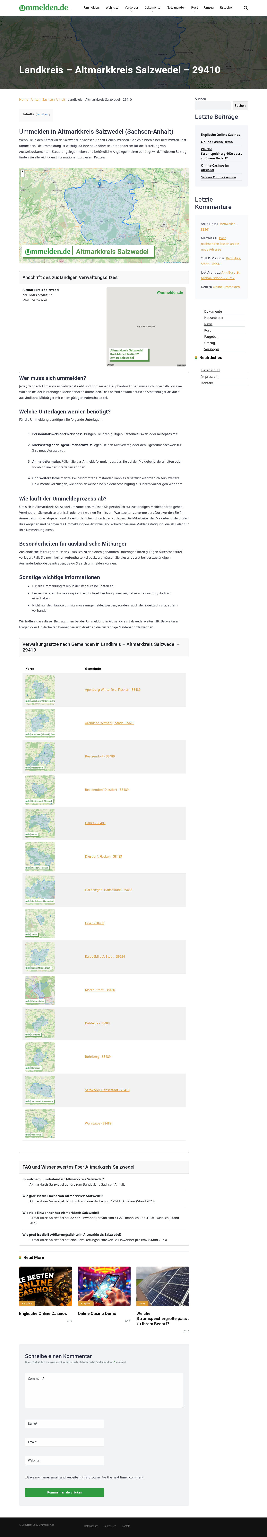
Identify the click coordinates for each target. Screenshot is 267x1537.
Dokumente (152, 7)
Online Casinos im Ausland (215, 167)
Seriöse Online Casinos (218, 177)
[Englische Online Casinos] (45, 1286)
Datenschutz (210, 370)
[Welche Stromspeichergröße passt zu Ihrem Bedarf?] (162, 1286)
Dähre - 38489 (95, 823)
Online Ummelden (226, 287)
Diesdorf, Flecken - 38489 (103, 856)
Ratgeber (226, 7)
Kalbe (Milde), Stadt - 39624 (105, 956)
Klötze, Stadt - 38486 (100, 990)
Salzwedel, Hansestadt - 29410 (107, 1090)
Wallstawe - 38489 (98, 1123)
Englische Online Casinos (43, 1313)
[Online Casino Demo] (104, 1286)
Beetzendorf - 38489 (100, 756)
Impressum (209, 376)
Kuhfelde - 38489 (97, 1023)
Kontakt (207, 383)
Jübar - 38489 (94, 923)
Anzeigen (42, 114)
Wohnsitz (112, 7)
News (142, 1303)
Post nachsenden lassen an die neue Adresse (220, 244)
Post (194, 7)
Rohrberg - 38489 (98, 1056)
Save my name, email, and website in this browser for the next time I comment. (86, 1477)
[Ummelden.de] (43, 6)
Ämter (35, 99)
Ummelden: (91, 7)
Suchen (200, 99)
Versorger (131, 7)
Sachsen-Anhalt (53, 99)
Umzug (209, 7)
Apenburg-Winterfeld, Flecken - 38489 (113, 689)
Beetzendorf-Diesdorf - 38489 (107, 790)
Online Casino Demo (97, 1313)
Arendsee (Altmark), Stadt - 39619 (109, 723)
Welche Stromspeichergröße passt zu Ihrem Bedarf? (162, 1318)
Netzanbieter (176, 7)
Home (23, 99)
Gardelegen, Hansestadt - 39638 (108, 890)
